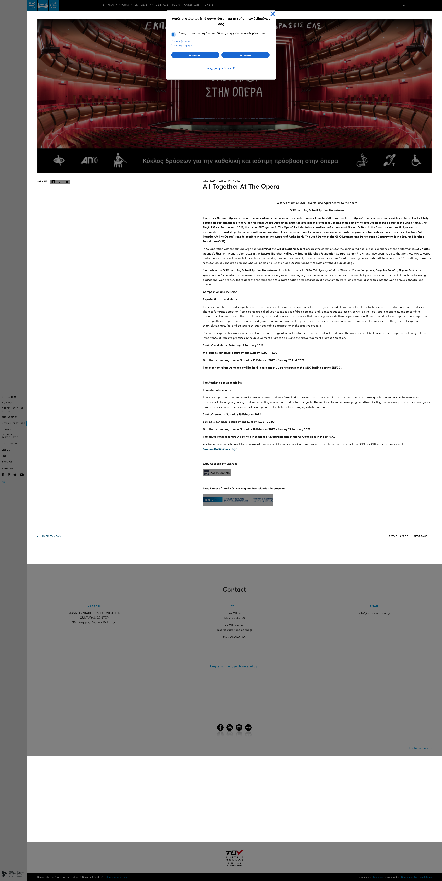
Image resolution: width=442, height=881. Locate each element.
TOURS (176, 5)
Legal (126, 877)
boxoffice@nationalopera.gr (220, 449)
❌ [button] (273, 14)
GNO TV (7, 403)
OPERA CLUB (9, 397)
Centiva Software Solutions (416, 877)
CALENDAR (191, 5)
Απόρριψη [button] (195, 55)
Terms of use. (114, 877)
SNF (4, 456)
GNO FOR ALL (10, 444)
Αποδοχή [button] (245, 55)
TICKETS (207, 5)
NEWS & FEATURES (13, 423)
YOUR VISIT (9, 469)
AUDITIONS (9, 430)
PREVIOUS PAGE (399, 536)
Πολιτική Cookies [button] (182, 41)
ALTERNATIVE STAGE (155, 5)
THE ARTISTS (10, 417)
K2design (378, 877)
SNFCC (6, 450)
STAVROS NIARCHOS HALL (120, 5)
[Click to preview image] (234, 96)
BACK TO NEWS (51, 536)
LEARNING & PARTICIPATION (11, 436)
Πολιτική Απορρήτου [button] (183, 46)
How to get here (418, 748)
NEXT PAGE (420, 536)
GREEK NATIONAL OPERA (13, 409)
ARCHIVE (7, 462)
